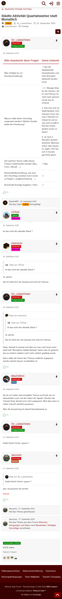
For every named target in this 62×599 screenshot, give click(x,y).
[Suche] (44, 3)
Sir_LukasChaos (24, 23)
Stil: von (31, 595)
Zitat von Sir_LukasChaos (21, 477)
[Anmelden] (51, 3)
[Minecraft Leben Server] (3, 3)
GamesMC (14, 201)
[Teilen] (58, 31)
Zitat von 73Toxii (16, 265)
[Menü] (58, 3)
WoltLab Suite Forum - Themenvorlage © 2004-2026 (31, 587)
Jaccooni (13, 508)
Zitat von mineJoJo (18, 315)
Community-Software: (31, 591)
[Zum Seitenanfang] (57, 595)
